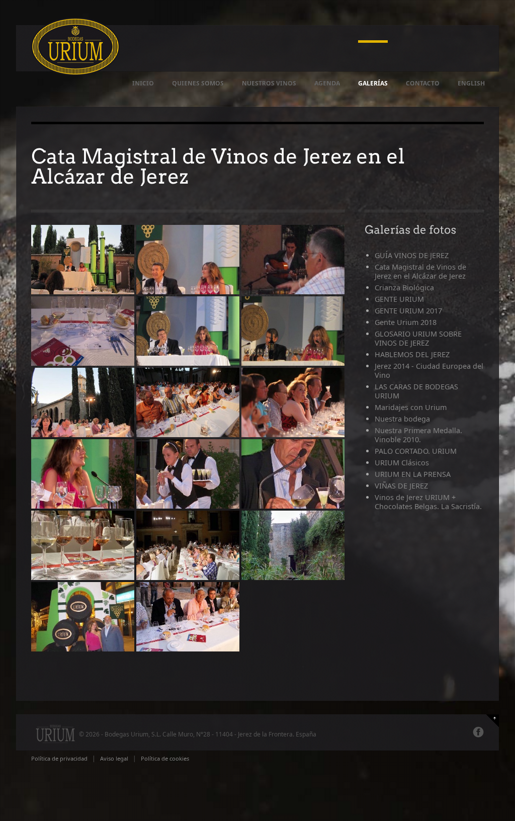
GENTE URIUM (399, 299)
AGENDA (327, 83)
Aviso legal (114, 758)
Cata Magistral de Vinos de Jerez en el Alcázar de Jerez (420, 271)
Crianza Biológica (404, 287)
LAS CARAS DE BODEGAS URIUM (416, 391)
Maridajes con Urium (411, 407)
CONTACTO (423, 83)
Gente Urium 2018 (406, 322)
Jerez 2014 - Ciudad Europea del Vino (429, 370)
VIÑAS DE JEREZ (401, 485)
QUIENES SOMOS (198, 83)
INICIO (143, 83)
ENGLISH (471, 83)
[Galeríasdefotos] (411, 229)
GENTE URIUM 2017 (408, 310)
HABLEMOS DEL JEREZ (412, 354)
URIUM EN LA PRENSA (413, 474)
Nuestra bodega (402, 419)
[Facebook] (478, 731)
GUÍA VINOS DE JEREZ (412, 255)
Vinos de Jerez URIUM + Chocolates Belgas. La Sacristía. (428, 501)
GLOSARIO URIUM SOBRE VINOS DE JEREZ (418, 338)
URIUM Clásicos (402, 462)
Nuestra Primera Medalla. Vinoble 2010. (418, 435)
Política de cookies (165, 758)
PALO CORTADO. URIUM (416, 451)
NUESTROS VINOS (269, 83)
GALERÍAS (373, 83)
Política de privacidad (59, 758)
